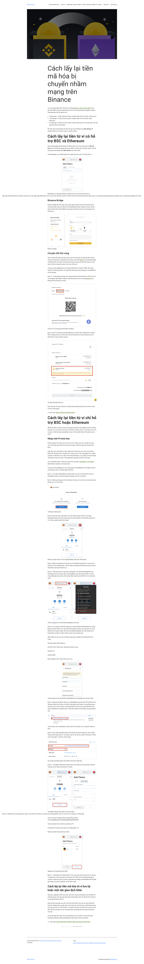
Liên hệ (63, 4)
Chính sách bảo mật (54, 4)
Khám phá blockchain (100, 943)
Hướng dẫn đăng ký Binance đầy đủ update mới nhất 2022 (73, 922)
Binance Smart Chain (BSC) (82, 108)
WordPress (113, 959)
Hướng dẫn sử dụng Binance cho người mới (50, 940)
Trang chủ (106, 4)
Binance (82, 260)
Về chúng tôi (113, 4)
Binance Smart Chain (83, 943)
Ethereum (91, 943)
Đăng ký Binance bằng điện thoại (65, 412)
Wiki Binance (31, 4)
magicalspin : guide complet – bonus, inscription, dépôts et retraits (84, 4)
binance (75, 943)
